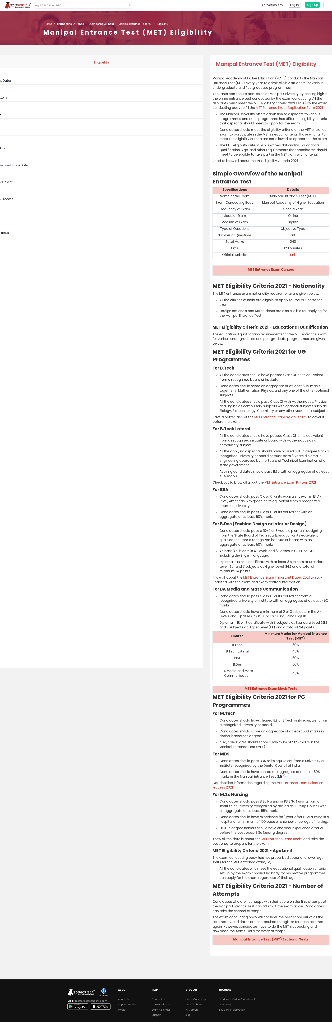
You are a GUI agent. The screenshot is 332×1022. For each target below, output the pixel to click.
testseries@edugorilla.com (91, 1001)
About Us (123, 999)
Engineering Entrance (70, 24)
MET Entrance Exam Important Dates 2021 (276, 577)
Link (293, 255)
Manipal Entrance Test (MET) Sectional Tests (271, 939)
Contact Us (158, 999)
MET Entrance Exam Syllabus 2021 (280, 417)
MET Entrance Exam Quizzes (271, 269)
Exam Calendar (161, 1009)
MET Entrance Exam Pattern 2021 (290, 482)
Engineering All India (101, 24)
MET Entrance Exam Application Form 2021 (289, 107)
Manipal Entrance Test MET (136, 24)
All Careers (192, 1009)
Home (48, 24)
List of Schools (194, 1004)
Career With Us (161, 1004)
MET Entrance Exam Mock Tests (271, 688)
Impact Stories (127, 1004)
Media (121, 1009)
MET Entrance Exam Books (281, 839)
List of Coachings (196, 999)
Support (156, 1015)
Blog (188, 1015)
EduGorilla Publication (232, 1009)
